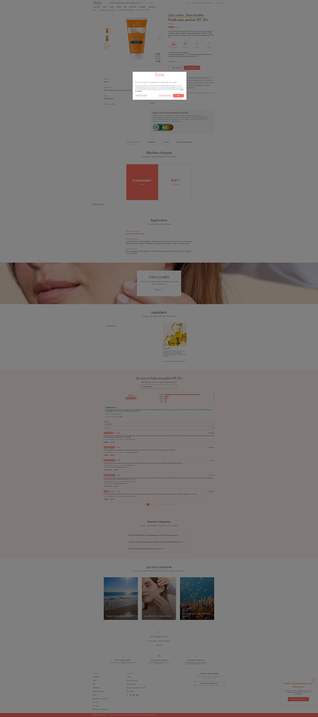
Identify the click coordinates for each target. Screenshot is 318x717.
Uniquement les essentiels (165, 95)
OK (178, 95)
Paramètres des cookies (141, 95)
